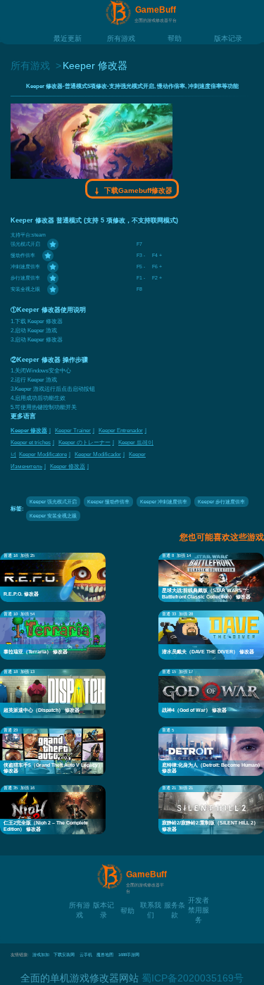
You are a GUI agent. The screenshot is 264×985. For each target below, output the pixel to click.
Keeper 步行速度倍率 (221, 501)
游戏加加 (40, 955)
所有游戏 (121, 37)
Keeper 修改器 (29, 430)
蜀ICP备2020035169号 (193, 978)
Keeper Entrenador (121, 430)
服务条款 (174, 904)
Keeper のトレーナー (84, 442)
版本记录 (228, 37)
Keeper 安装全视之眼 (53, 515)
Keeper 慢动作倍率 (108, 501)
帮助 (175, 37)
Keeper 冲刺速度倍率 (163, 501)
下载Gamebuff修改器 (137, 190)
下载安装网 (64, 955)
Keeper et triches (31, 442)
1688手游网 (128, 955)
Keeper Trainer (73, 430)
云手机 (86, 955)
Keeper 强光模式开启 (53, 501)
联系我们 (150, 904)
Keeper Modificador (98, 454)
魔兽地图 (104, 955)
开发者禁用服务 (198, 899)
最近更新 (68, 37)
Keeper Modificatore (43, 454)
